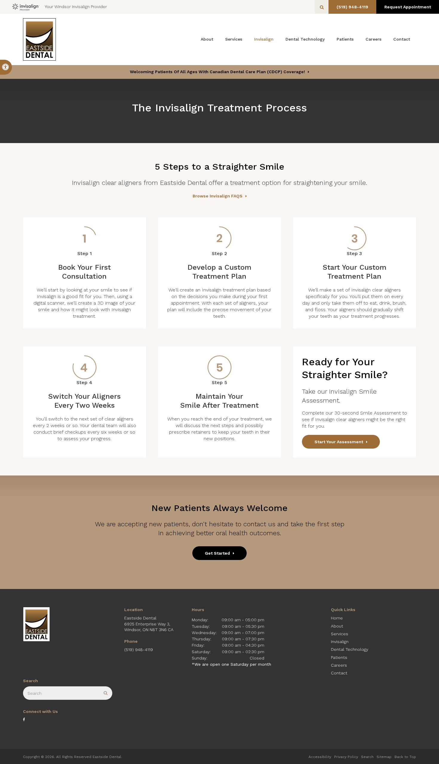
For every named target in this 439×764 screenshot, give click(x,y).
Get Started (217, 553)
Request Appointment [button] (407, 6)
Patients (345, 39)
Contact (401, 39)
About (207, 39)
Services (233, 39)
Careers (373, 39)
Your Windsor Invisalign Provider (76, 6)
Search (367, 757)
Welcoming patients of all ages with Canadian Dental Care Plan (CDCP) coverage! (217, 71)
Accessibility (319, 757)
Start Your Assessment (338, 441)
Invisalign (264, 39)
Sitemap (384, 757)
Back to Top (405, 757)
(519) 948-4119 (352, 6)
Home (337, 618)
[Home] (39, 39)
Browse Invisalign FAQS (217, 196)
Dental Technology (305, 39)
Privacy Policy (346, 757)
